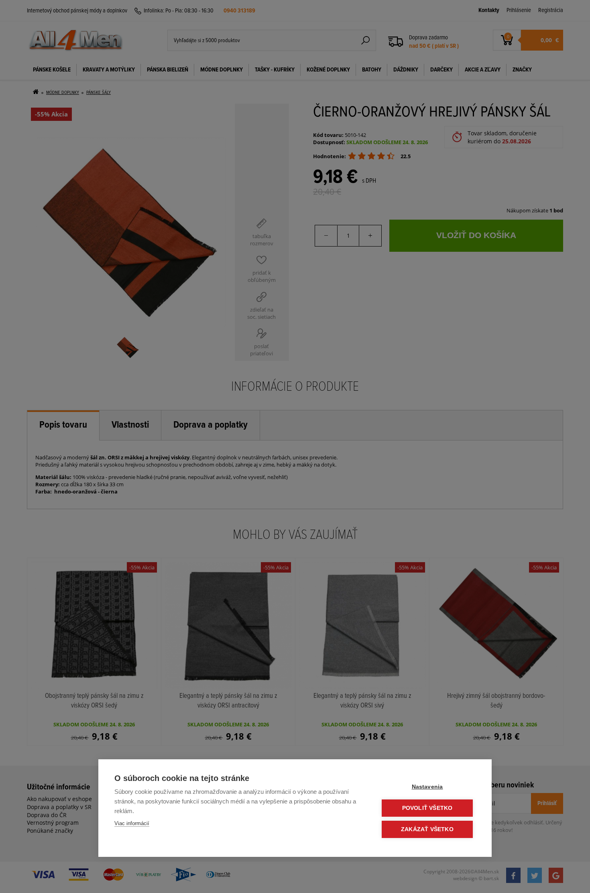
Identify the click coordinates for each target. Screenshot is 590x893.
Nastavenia (427, 787)
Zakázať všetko (427, 829)
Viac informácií (131, 823)
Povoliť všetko (427, 808)
